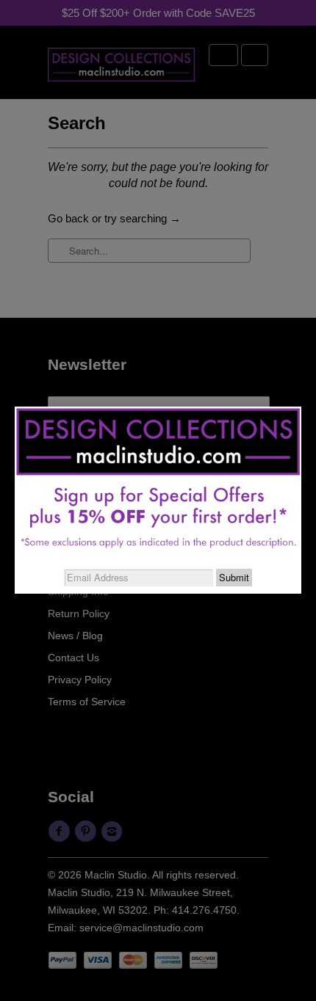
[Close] (301, 406)
